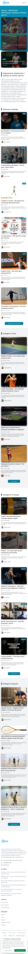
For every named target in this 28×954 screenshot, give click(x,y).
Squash (3, 914)
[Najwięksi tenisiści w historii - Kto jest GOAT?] (14, 453)
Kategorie (4, 911)
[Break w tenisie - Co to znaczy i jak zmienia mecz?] (14, 345)
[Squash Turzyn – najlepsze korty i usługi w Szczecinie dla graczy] (14, 696)
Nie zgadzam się (8, 950)
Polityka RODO (11, 935)
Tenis (2, 917)
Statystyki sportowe (6, 922)
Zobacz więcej (14, 481)
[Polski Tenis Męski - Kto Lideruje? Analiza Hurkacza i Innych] (14, 380)
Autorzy (3, 899)
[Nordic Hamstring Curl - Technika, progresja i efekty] (14, 611)
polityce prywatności (6, 947)
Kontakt (5, 935)
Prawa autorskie (12, 932)
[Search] (25, 3)
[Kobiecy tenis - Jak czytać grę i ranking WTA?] (14, 260)
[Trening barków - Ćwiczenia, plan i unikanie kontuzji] (14, 646)
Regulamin (4, 932)
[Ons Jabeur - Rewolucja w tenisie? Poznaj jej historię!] (14, 60)
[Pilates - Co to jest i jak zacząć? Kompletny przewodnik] (14, 540)
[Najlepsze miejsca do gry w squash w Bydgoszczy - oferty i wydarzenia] (14, 795)
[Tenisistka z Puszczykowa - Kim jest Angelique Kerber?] (14, 296)
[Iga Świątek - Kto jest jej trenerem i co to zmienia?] (14, 120)
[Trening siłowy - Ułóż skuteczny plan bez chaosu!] (14, 225)
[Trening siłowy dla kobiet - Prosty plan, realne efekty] (14, 155)
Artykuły (4, 869)
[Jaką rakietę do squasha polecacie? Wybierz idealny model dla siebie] (14, 729)
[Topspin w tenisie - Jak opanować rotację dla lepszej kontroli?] (14, 190)
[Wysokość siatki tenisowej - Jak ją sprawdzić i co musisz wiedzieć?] (14, 42)
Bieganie (3, 920)
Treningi (3, 925)
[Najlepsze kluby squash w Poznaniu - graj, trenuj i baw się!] (14, 760)
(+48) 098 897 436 (7, 862)
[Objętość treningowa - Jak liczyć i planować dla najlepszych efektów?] (14, 575)
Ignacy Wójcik (7, 439)
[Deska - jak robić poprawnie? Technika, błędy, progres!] (14, 506)
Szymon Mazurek (7, 400)
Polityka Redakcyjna (20, 935)
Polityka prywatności (21, 932)
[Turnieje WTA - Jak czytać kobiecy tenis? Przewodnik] (14, 25)
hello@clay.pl (6, 865)
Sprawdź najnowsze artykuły (14, 323)
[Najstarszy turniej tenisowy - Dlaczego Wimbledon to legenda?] (14, 416)
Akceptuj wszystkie (20, 950)
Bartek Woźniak (7, 367)
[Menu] (23, 2)
